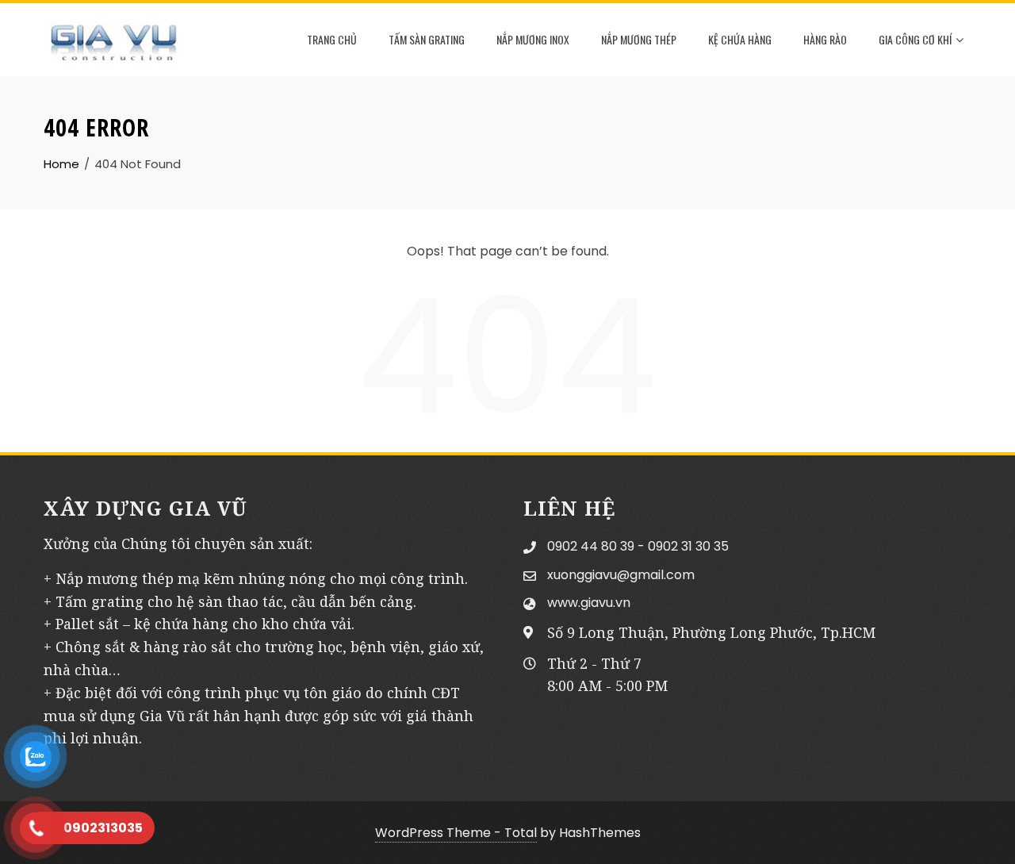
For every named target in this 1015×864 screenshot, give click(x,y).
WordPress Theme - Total (456, 833)
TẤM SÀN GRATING (427, 39)
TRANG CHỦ (332, 39)
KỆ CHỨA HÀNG (740, 39)
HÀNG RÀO (825, 39)
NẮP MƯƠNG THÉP (638, 39)
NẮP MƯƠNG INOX (532, 39)
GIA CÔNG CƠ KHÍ (915, 39)
